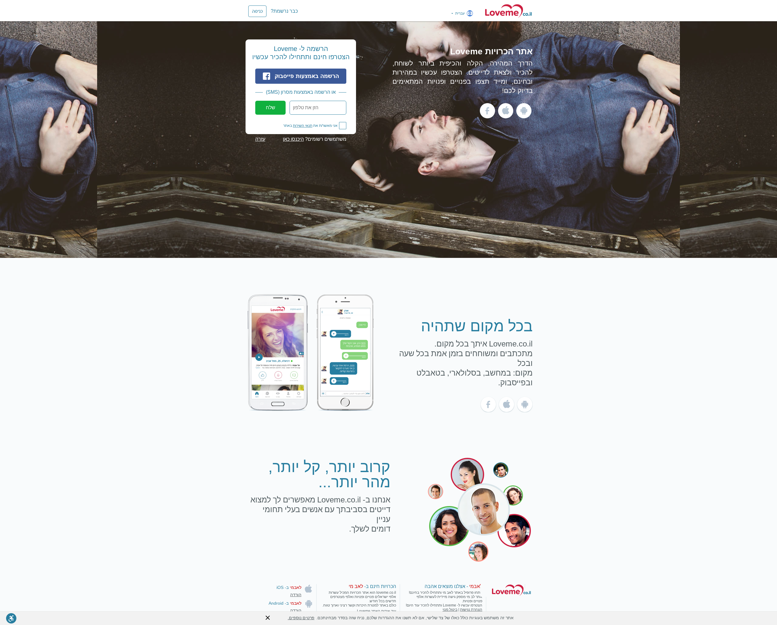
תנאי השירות (302, 125)
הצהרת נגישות (471, 609)
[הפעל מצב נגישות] (11, 618)
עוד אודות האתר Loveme (376, 611)
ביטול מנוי (450, 609)
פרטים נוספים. (301, 617)
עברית (460, 13)
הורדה (295, 595)
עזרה (260, 139)
